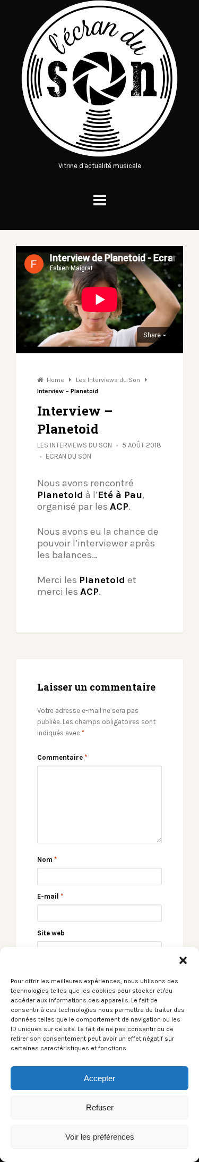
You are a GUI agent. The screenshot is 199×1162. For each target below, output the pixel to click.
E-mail (50, 896)
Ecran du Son (68, 456)
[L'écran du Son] (99, 155)
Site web (51, 933)
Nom (47, 860)
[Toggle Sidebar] (99, 200)
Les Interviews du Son (74, 445)
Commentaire (62, 757)
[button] (183, 960)
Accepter (99, 1078)
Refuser (100, 1107)
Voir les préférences (99, 1136)
